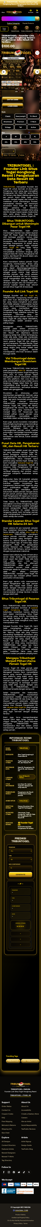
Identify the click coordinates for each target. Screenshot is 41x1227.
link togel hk (30, 296)
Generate (20, 874)
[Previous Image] (4, 72)
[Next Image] (37, 72)
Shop (3, 12)
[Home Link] (14, 12)
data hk (22, 370)
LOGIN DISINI (13, 106)
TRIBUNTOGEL (9, 187)
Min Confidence (14, 864)
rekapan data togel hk (16, 707)
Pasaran (12, 847)
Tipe (10, 855)
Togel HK (14, 247)
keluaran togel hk (25, 463)
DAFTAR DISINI (12, 99)
